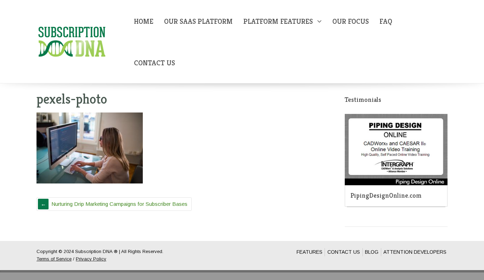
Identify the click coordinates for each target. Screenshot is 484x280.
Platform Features (278, 21)
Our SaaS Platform (198, 21)
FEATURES (309, 252)
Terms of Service (54, 259)
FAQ (385, 21)
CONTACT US (343, 252)
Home (143, 21)
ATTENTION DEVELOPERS (414, 252)
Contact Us (154, 63)
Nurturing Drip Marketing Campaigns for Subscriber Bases (119, 204)
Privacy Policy (91, 259)
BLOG (371, 252)
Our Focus (350, 21)
